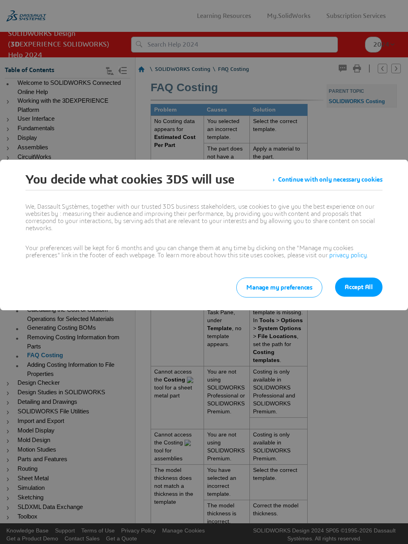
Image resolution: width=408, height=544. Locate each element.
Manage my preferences (279, 287)
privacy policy (348, 255)
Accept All (359, 287)
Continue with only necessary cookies (330, 179)
